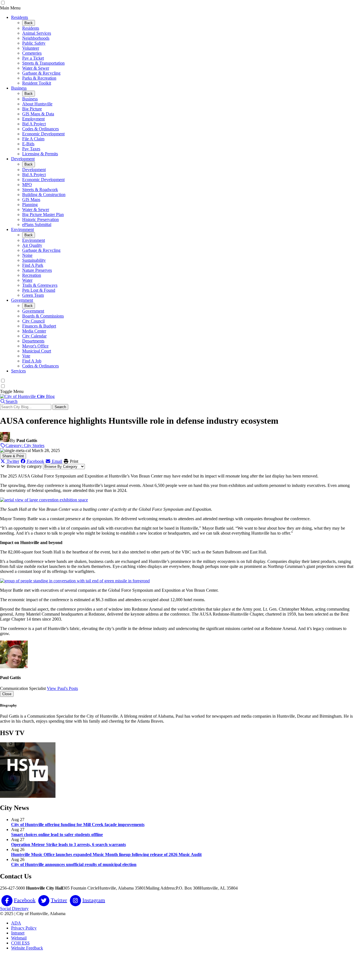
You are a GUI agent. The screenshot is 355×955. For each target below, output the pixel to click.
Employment (33, 118)
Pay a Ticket (33, 58)
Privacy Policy (24, 928)
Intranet (17, 933)
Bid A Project (34, 123)
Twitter (12, 461)
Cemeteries (32, 53)
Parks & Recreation (39, 78)
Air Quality (32, 245)
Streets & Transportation (43, 63)
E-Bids (28, 143)
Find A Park (32, 265)
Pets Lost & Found (38, 290)
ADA (16, 923)
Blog (46, 396)
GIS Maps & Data (38, 113)
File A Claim (33, 138)
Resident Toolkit (36, 83)
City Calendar (34, 336)
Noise (27, 255)
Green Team (33, 295)
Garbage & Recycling (41, 73)
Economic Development (43, 133)
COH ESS (20, 943)
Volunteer (30, 48)
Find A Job (31, 361)
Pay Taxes (31, 148)
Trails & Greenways (39, 285)
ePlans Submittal (36, 224)
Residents (19, 17)
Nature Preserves (37, 270)
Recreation (31, 275)
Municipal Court (36, 351)
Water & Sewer (35, 68)
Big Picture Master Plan (43, 214)
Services (18, 371)
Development (23, 158)
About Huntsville (37, 103)
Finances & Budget (39, 326)
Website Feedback (27, 948)
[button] (8, 401)
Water (27, 280)
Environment (22, 229)
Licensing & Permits (40, 153)
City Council (33, 321)
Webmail (19, 938)
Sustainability (34, 260)
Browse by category (24, 466)
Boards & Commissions (43, 316)
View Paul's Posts (62, 688)
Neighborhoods (35, 38)
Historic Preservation (40, 219)
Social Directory (14, 908)
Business (19, 88)
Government (22, 300)
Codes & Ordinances (40, 128)
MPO (27, 184)
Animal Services (36, 33)
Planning (30, 204)
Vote (26, 356)
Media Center (34, 331)
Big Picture (32, 108)
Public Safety (33, 43)
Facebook (35, 461)
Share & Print (13, 456)
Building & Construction (43, 194)
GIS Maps (31, 199)
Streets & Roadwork (40, 189)
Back (28, 23)
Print (73, 461)
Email (56, 461)
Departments (33, 341)
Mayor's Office (35, 346)
